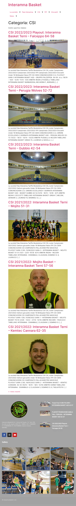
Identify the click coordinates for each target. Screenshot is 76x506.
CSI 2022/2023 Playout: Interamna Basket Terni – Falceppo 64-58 (34, 34)
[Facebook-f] (4, 435)
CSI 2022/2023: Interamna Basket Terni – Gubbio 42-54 (34, 146)
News (12, 16)
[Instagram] (9, 435)
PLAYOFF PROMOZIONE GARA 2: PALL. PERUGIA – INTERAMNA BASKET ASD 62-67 (62, 414)
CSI (39, 12)
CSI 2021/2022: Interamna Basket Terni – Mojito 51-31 (37, 204)
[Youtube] (15, 435)
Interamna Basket (24, 4)
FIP (46, 12)
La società (14, 12)
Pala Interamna (27, 12)
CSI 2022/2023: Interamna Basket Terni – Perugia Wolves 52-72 (34, 88)
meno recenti (14, 392)
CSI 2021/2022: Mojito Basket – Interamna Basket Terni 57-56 (32, 264)
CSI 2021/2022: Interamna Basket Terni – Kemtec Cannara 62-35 (37, 328)
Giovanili (54, 12)
